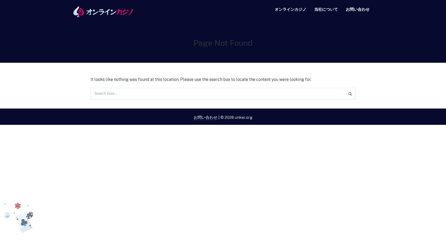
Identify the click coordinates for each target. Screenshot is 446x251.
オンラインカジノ (290, 9)
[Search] (350, 93)
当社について (326, 9)
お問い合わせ (358, 9)
